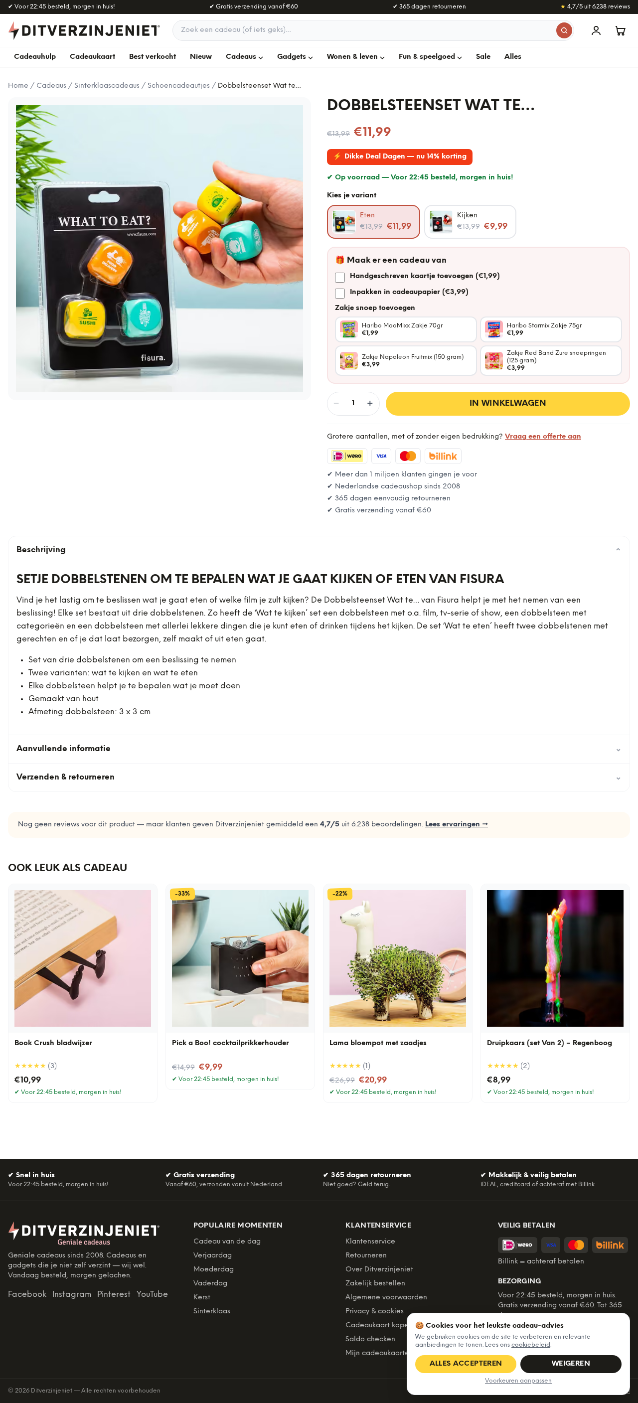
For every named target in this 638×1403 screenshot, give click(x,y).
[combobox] (373, 30)
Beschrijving (319, 550)
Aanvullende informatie (319, 749)
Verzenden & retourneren (319, 777)
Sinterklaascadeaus (107, 86)
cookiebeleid (530, 1345)
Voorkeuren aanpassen (518, 1381)
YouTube (152, 1294)
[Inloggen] (596, 30)
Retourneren (366, 1255)
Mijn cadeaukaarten (379, 1353)
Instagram (71, 1294)
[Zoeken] (564, 30)
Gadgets (291, 57)
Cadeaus (241, 57)
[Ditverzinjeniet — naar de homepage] (84, 30)
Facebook (27, 1294)
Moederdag (213, 1269)
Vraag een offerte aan (543, 437)
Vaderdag (210, 1283)
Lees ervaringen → (456, 824)
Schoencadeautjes (179, 86)
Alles (512, 57)
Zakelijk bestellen (375, 1283)
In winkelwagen (508, 403)
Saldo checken (370, 1339)
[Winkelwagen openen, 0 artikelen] (620, 30)
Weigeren (571, 1364)
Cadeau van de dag (227, 1242)
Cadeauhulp (35, 57)
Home (18, 86)
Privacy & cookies (374, 1311)
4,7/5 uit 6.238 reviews (595, 6)
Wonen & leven (352, 57)
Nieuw (201, 57)
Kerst (201, 1297)
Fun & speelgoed (427, 57)
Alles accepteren (466, 1364)
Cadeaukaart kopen (379, 1325)
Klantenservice (370, 1242)
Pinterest (114, 1294)
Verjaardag (212, 1255)
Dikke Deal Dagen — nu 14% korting (400, 156)
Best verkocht (152, 57)
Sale (483, 57)
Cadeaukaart (92, 57)
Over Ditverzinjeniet (379, 1269)
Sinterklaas (211, 1311)
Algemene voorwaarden (386, 1297)
